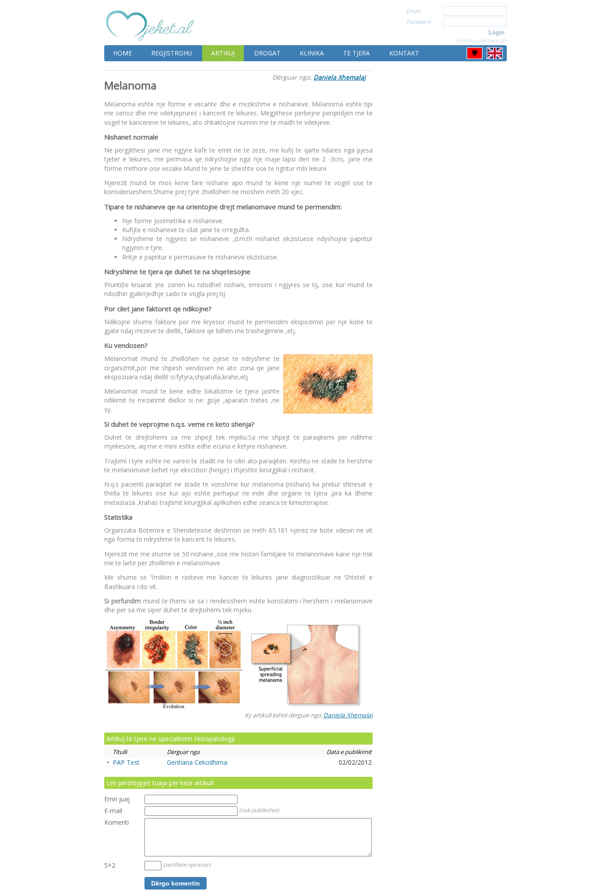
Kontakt (404, 53)
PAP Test (126, 762)
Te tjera (356, 53)
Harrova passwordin (481, 40)
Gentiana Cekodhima (197, 762)
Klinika (312, 53)
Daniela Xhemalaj (340, 77)
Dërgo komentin (175, 883)
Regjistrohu (171, 53)
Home (122, 53)
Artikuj (223, 53)
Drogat (267, 53)
